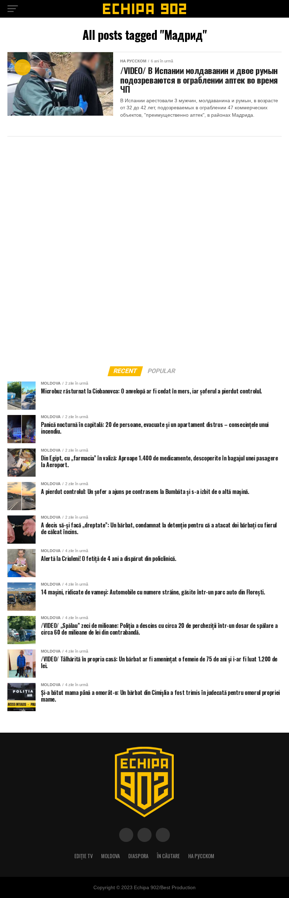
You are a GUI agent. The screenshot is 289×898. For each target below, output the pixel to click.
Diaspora (138, 856)
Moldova (110, 856)
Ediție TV (83, 856)
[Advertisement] (60, 249)
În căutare (168, 856)
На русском (201, 856)
